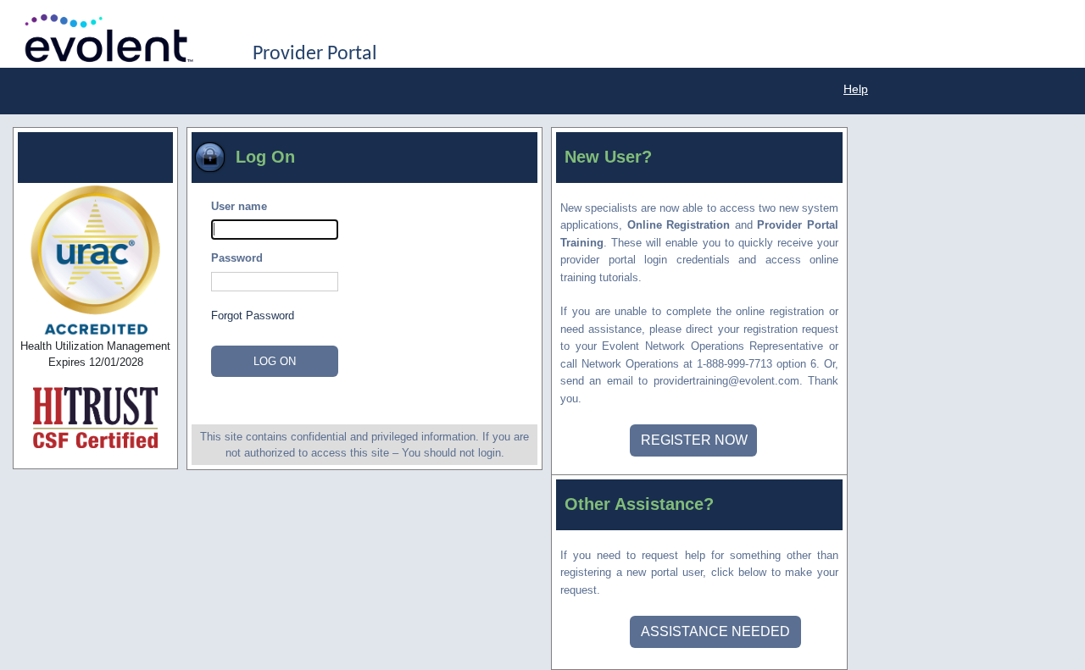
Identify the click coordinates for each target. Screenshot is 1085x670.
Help (855, 89)
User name (239, 206)
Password (237, 258)
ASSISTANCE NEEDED (715, 631)
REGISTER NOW (694, 440)
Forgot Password (252, 315)
